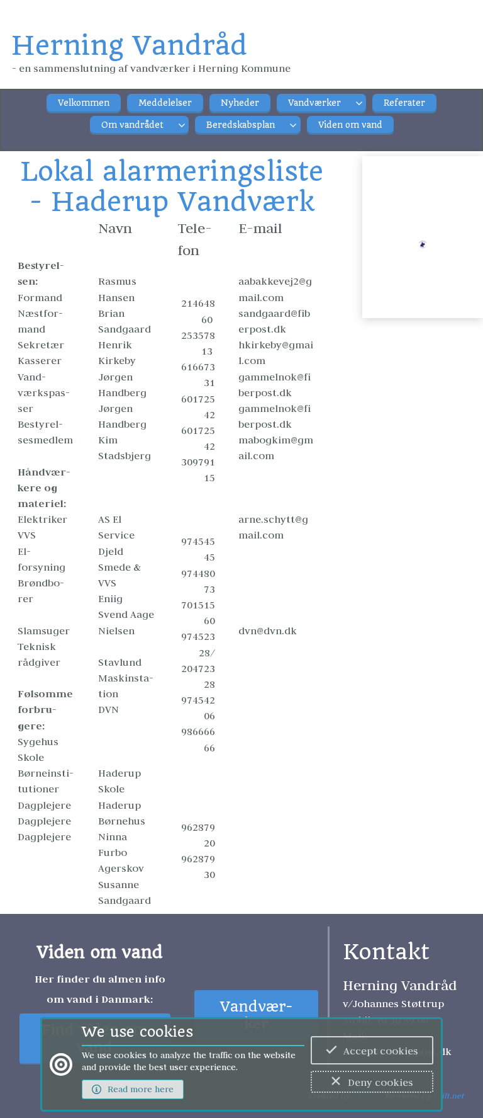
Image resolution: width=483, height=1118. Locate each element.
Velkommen (83, 103)
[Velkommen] (422, 251)
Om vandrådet (132, 125)
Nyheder (240, 103)
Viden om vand (350, 125)
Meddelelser (165, 103)
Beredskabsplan (240, 125)
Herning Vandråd (129, 45)
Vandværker (314, 103)
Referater (404, 103)
